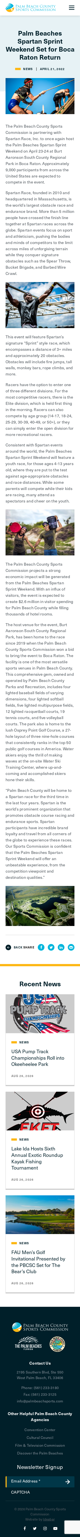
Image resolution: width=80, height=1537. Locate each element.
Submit (67, 1481)
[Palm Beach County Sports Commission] (31, 7)
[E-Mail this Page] (71, 947)
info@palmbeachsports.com (40, 1401)
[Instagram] (45, 1528)
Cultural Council (40, 1437)
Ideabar (49, 1519)
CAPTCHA (20, 1492)
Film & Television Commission (40, 1445)
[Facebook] (25, 1528)
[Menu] (71, 8)
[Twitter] (35, 1528)
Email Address (25, 1481)
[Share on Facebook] (41, 947)
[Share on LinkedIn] (61, 947)
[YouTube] (55, 1528)
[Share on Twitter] (51, 947)
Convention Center (39, 1429)
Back (18, 947)
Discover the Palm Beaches (40, 1453)
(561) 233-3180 (46, 1387)
